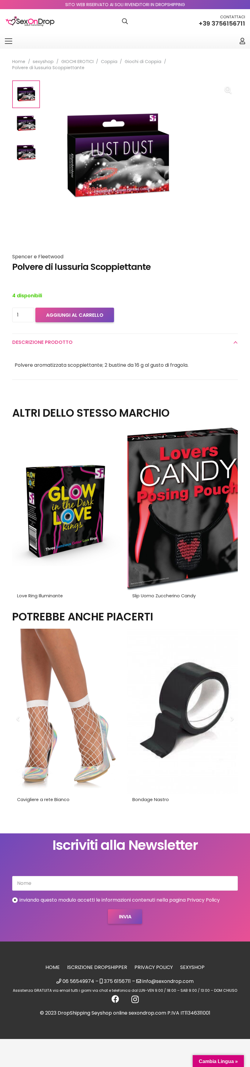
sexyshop (43, 61)
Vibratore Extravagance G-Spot (167, 800)
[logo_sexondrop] (30, 21)
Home (18, 61)
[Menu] (8, 41)
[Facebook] (115, 999)
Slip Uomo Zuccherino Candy (164, 596)
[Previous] (18, 718)
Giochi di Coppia (143, 61)
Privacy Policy (153, 967)
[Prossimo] (231, 718)
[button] (125, 21)
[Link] (242, 41)
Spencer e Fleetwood (37, 256)
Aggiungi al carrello (74, 315)
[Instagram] (135, 999)
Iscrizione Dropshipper (97, 967)
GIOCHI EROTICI (77, 61)
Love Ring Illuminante (40, 596)
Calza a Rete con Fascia (43, 800)
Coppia (109, 61)
